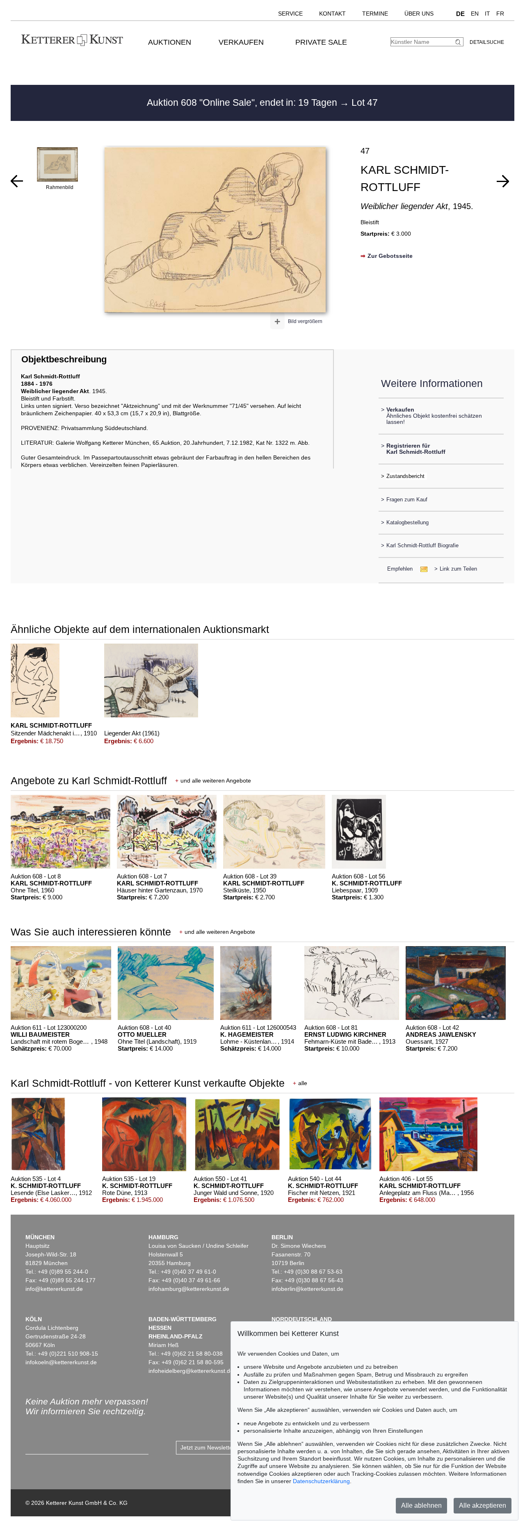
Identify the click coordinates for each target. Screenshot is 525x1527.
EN (475, 13)
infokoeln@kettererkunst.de (61, 1362)
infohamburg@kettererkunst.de (188, 1289)
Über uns (419, 13)
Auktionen (169, 42)
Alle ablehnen (421, 1505)
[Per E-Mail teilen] (421, 569)
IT (487, 13)
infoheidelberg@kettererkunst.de (190, 1371)
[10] (17, 181)
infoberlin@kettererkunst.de (307, 1289)
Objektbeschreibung (64, 359)
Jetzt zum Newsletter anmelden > (223, 1447)
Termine (375, 13)
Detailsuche (487, 42)
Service (290, 13)
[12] (503, 181)
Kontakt (332, 13)
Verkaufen (241, 42)
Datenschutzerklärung (321, 1481)
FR (500, 13)
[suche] (459, 42)
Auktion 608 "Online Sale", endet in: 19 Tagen (243, 102)
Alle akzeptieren (482, 1505)
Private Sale (321, 42)
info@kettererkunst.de (54, 1289)
